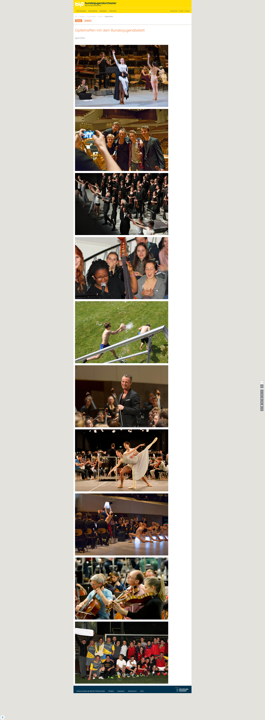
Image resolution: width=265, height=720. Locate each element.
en (262, 386)
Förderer (111, 691)
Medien (103, 11)
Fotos (100, 16)
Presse (181, 11)
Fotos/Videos (91, 16)
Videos (88, 20)
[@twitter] (261, 398)
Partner (113, 11)
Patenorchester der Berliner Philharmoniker (91, 691)
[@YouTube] (261, 405)
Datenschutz (132, 691)
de (262, 383)
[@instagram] (261, 402)
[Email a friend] (261, 409)
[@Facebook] (261, 395)
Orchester (81, 11)
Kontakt (187, 11)
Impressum (121, 691)
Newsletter (173, 11)
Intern (142, 691)
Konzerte (93, 11)
